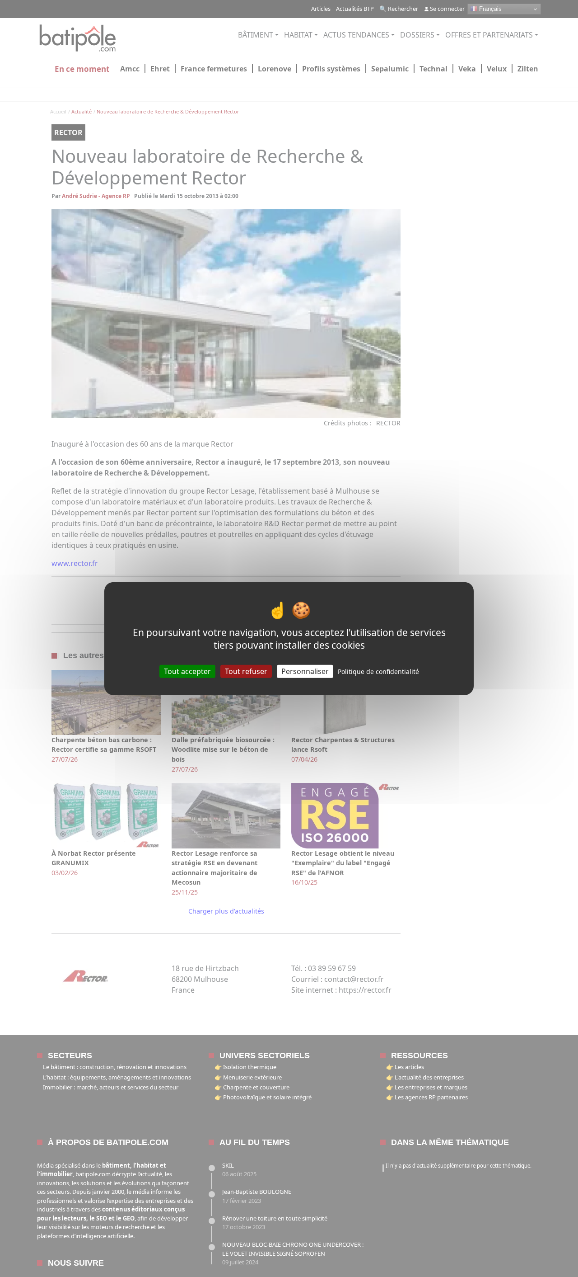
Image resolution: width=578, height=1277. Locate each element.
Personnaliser (305, 671)
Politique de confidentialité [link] (378, 671)
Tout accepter (187, 671)
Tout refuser (246, 671)
